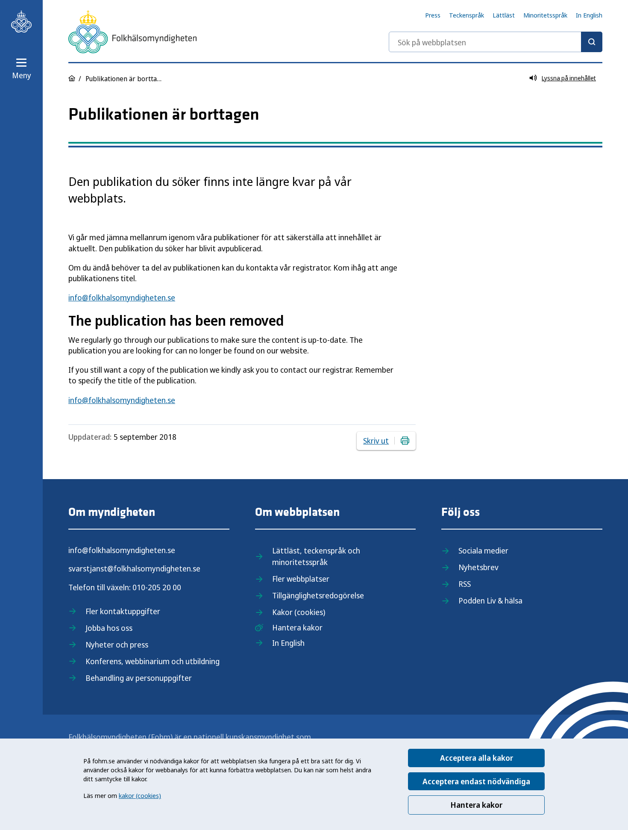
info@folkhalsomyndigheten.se (121, 297)
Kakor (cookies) (298, 612)
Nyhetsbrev (478, 567)
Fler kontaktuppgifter (122, 611)
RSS (464, 584)
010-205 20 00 (156, 587)
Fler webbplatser (300, 579)
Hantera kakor (476, 805)
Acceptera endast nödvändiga (476, 781)
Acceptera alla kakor (476, 758)
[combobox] (495, 42)
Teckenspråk (466, 15)
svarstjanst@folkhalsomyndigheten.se (134, 568)
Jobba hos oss (108, 628)
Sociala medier (483, 550)
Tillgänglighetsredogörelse (318, 595)
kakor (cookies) (140, 795)
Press (432, 15)
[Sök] (591, 42)
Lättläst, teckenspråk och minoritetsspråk (316, 556)
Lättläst (504, 15)
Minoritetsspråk (545, 15)
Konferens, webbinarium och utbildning (152, 661)
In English (589, 15)
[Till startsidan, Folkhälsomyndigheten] (21, 21)
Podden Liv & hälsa (490, 600)
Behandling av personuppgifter (138, 678)
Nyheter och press (116, 644)
